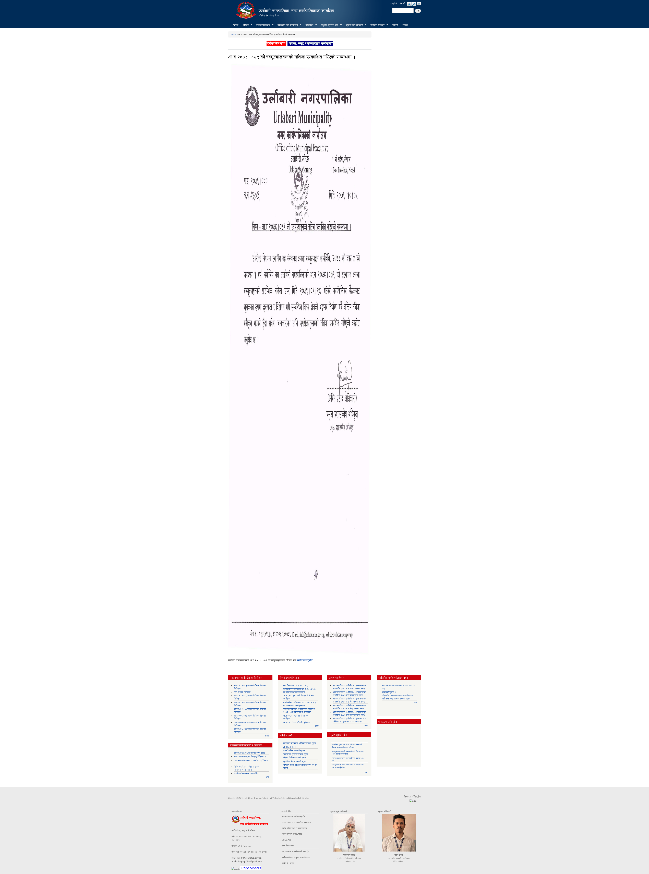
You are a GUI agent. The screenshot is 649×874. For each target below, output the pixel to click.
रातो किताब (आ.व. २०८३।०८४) (295, 685)
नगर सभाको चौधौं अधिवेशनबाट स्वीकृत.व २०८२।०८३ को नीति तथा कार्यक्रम (299, 710)
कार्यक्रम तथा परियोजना (286, 25)
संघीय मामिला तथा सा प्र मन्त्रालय (294, 828)
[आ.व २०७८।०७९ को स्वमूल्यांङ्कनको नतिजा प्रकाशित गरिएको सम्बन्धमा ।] (299, 360)
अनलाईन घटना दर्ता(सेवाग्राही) (293, 816)
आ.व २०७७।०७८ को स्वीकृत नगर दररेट (249, 752)
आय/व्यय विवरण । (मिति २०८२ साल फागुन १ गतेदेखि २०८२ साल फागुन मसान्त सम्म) (349, 714)
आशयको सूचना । (389, 692)
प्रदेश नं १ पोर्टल (288, 863)
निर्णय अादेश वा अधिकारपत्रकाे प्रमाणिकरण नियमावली (246, 768)
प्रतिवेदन (308, 25)
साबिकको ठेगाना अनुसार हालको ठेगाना (296, 857)
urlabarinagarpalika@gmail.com (247, 861)
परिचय (245, 25)
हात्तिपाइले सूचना (289, 746)
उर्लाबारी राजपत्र (376, 25)
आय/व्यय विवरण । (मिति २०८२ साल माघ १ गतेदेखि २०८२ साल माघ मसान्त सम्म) (349, 720)
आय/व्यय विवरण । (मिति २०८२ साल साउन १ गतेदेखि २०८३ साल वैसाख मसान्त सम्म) (349, 700)
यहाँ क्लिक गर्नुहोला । (306, 660)
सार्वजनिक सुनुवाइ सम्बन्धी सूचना (295, 754)
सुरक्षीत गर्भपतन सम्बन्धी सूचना (295, 761)
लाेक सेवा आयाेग (288, 845)
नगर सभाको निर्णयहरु (242, 692)
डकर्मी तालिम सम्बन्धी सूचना (294, 750)
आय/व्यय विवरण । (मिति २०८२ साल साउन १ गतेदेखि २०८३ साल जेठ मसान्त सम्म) (349, 694)
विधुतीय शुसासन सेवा (328, 25)
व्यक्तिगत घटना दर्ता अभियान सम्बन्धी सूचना (299, 743)
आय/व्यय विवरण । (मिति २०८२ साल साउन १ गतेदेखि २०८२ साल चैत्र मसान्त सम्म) (349, 707)
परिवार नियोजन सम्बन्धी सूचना (294, 757)
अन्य (267, 777)
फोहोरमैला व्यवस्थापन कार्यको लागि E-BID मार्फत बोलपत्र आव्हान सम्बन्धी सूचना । (398, 697)
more (267, 735)
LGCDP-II (286, 839)
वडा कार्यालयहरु (262, 25)
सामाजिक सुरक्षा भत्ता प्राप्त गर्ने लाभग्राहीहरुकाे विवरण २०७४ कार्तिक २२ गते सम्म (347, 745)
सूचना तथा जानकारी (353, 25)
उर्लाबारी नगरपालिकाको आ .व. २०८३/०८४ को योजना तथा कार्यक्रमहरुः (299, 691)
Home (233, 34)
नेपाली (402, 3)
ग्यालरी (395, 25)
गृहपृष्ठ (235, 25)
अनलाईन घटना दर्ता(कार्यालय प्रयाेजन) (296, 822)
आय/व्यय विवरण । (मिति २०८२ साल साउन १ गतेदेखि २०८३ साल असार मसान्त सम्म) (349, 687)
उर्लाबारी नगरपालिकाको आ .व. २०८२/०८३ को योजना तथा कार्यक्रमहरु (299, 704)
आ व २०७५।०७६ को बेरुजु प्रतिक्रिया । (250, 756)
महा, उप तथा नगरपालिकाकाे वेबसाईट (295, 851)
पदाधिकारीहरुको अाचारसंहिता (246, 773)
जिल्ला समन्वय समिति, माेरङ (292, 833)
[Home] (246, 10)
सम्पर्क (405, 25)
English (393, 3)
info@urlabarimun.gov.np (249, 857)
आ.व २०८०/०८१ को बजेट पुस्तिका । (297, 722)
